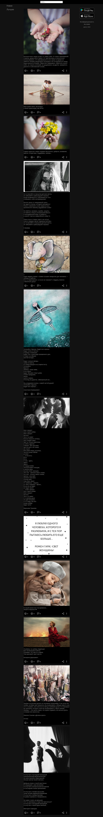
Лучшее (10, 10)
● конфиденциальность (87, 22)
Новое (9, 6)
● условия (87, 24)
